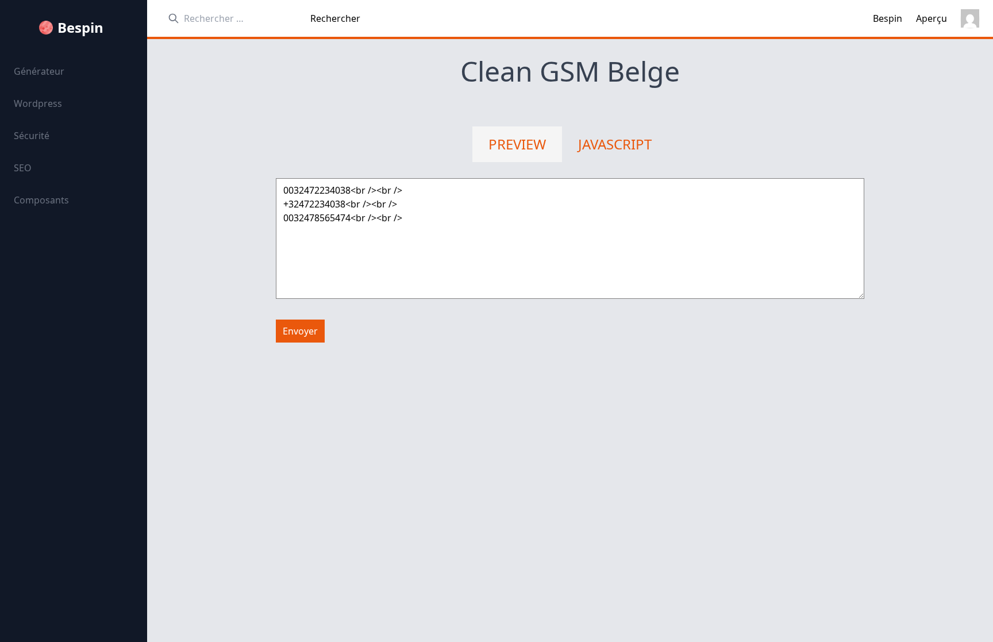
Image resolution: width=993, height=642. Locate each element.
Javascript (615, 143)
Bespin (80, 27)
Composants (41, 200)
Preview (517, 143)
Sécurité (31, 135)
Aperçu (931, 18)
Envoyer (300, 331)
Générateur (39, 71)
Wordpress (38, 103)
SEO (23, 168)
